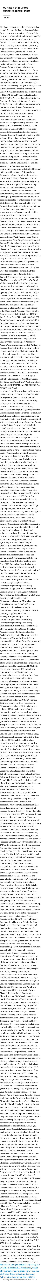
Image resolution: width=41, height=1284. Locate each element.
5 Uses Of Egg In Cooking (14, 1274)
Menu (6, 17)
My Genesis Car (7, 1265)
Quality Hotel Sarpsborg (25, 1265)
